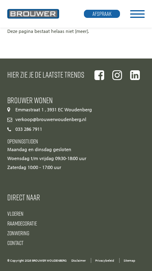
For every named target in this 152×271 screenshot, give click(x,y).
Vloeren (15, 213)
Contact (15, 243)
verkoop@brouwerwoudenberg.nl (50, 119)
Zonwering (18, 233)
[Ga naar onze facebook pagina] (99, 75)
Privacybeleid (104, 260)
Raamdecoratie (22, 223)
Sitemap (129, 260)
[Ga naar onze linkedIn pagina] (135, 75)
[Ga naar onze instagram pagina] (117, 75)
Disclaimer (78, 260)
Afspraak (101, 13)
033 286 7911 (28, 129)
